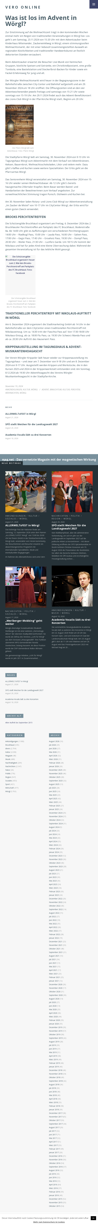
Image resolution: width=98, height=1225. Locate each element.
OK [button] (93, 1218)
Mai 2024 (53, 838)
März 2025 (53, 802)
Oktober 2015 (54, 1206)
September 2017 (56, 1124)
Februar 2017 (54, 1149)
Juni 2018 (53, 1091)
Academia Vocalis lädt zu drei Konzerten (28, 434)
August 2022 (54, 913)
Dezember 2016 (55, 1156)
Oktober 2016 (54, 1163)
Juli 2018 (52, 1088)
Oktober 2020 (54, 991)
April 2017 (53, 1141)
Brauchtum (56, 389)
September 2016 (56, 1167)
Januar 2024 (54, 852)
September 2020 (56, 995)
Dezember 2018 (55, 1070)
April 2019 (53, 1056)
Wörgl (34, 389)
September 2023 (56, 866)
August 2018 (54, 1084)
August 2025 (54, 784)
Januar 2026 (54, 766)
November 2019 (55, 1031)
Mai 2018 (53, 1095)
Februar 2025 (54, 805)
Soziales (11, 518)
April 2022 (53, 927)
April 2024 (53, 841)
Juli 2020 (52, 1002)
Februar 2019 (54, 1063)
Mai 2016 (53, 1181)
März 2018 (53, 1102)
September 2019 (56, 1038)
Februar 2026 (54, 763)
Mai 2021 (53, 966)
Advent (45, 389)
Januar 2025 (54, 809)
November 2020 (55, 988)
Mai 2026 (53, 752)
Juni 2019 (53, 1049)
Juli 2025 (52, 788)
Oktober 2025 (54, 777)
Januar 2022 (54, 938)
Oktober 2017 (54, 1120)
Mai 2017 (53, 1138)
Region (56, 518)
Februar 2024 (54, 848)
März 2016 (53, 1188)
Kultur (26, 389)
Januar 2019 (54, 1066)
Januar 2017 (54, 1152)
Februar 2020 (54, 1020)
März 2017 (53, 1145)
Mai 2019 (53, 1052)
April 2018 (53, 1099)
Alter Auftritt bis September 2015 (18, 722)
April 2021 (53, 970)
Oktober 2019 (54, 1034)
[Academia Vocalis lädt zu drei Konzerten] (72, 586)
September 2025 (56, 780)
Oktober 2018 (54, 1077)
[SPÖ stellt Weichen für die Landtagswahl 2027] (72, 491)
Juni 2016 (53, 1177)
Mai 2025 (53, 795)
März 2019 (53, 1059)
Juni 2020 (53, 1006)
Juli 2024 (52, 830)
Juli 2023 (52, 873)
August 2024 (54, 827)
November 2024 (55, 816)
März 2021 (53, 973)
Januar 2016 (54, 1195)
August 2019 (54, 1041)
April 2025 (53, 798)
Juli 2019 (52, 1045)
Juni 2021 (53, 963)
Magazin (8, 755)
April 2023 (53, 884)
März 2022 (53, 931)
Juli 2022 (52, 916)
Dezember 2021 (55, 941)
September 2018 (56, 1081)
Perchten (75, 389)
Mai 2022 (53, 923)
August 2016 (54, 1170)
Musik (55, 613)
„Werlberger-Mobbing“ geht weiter (23, 622)
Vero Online (23, 7)
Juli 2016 (52, 1174)
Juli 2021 (52, 959)
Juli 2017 (52, 1131)
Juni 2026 (53, 748)
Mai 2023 (53, 881)
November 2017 (55, 1116)
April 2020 (53, 1013)
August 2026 (54, 741)
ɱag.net (8, 460)
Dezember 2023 (55, 855)
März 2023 (53, 888)
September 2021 (56, 952)
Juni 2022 (53, 920)
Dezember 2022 (55, 898)
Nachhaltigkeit (11, 763)
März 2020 (53, 1016)
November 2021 (55, 945)
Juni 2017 (53, 1134)
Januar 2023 (54, 895)
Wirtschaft (9, 788)
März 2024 (53, 845)
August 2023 (54, 870)
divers (7, 748)
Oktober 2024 (54, 820)
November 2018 (55, 1074)
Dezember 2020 (55, 984)
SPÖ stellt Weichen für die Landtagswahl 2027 (31, 424)
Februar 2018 (54, 1106)
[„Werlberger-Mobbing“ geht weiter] (25, 587)
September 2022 (56, 909)
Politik (75, 516)
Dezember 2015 (55, 1199)
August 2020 (54, 998)
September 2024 (56, 823)
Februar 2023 (54, 891)
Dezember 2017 (55, 1113)
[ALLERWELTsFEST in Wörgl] (25, 491)
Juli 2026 (52, 745)
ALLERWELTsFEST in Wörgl (20, 413)
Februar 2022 (54, 934)
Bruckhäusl (9, 745)
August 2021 (54, 956)
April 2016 (53, 1184)
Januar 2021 (54, 981)
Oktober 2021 (54, 948)
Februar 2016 (54, 1192)
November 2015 (55, 1202)
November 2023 (55, 859)
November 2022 (55, 902)
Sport (7, 784)
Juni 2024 (53, 834)
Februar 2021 (54, 977)
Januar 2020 (54, 1024)
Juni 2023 (53, 877)
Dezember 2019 (55, 1027)
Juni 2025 (53, 791)
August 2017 (54, 1127)
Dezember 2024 (55, 813)
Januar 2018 (54, 1109)
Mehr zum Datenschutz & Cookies (49, 1222)
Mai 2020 (53, 1009)
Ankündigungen (13, 389)
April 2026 (53, 755)
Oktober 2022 (54, 906)
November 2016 (55, 1159)
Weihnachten (12, 392)
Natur (7, 770)
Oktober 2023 (54, 863)
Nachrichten (60, 516)
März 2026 (53, 759)
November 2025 (55, 773)
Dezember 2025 (55, 770)
